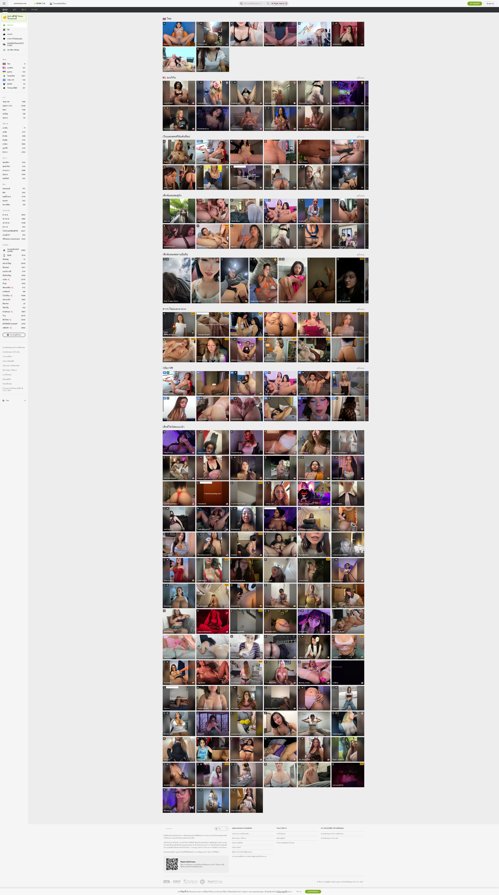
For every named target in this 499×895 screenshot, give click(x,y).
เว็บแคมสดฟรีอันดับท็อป (176, 136)
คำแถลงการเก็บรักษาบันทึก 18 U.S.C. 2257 (13, 389)
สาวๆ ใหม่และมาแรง (174, 308)
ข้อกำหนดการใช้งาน (10, 370)
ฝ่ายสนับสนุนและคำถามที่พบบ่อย (14, 347)
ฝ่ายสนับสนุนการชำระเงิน (11, 352)
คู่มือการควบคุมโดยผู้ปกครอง (242, 852)
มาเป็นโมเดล (7, 375)
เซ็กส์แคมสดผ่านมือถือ (175, 254)
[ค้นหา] (268, 3)
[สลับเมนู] (4, 3)
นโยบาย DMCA (237, 843)
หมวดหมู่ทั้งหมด (15, 335)
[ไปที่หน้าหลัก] (20, 3)
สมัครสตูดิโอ (7, 379)
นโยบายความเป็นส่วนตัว (11, 366)
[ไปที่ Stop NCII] (215, 881)
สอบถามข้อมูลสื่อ (8, 361)
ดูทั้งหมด (360, 78)
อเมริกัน (171, 77)
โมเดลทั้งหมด (7, 384)
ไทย (169, 18)
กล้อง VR (168, 367)
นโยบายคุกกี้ (236, 847)
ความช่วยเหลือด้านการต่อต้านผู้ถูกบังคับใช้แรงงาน (249, 856)
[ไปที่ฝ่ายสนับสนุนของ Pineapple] (202, 881)
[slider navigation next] (362, 106)
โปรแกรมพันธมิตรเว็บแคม (285, 843)
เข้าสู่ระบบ (490, 4)
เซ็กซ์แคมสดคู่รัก (172, 195)
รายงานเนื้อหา (7, 356)
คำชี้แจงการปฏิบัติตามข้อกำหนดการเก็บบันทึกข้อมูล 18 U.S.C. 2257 (340, 882)
